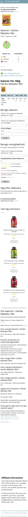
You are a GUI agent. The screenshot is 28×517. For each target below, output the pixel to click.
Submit (5, 138)
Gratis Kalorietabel (9, 516)
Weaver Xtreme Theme (21, 516)
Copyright (18, 511)
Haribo (3, 322)
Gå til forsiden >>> (6, 422)
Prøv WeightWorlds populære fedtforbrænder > (12, 74)
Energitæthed (9, 177)
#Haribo (15, 11)
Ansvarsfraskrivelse (7, 511)
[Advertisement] (14, 448)
